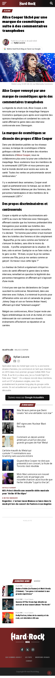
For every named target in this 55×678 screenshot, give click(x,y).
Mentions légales (42, 657)
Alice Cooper (23, 155)
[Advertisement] (27, 549)
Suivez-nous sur (26, 397)
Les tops (28, 657)
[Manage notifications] (49, 673)
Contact (29, 661)
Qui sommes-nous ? (13, 657)
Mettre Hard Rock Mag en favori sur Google (23, 49)
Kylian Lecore (19, 43)
